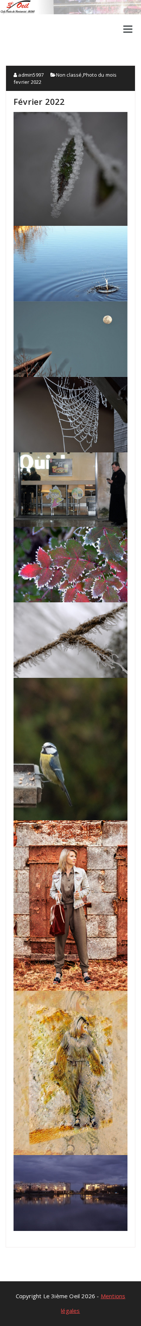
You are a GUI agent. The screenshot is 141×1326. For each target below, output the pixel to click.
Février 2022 (39, 101)
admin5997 (30, 74)
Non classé (69, 74)
